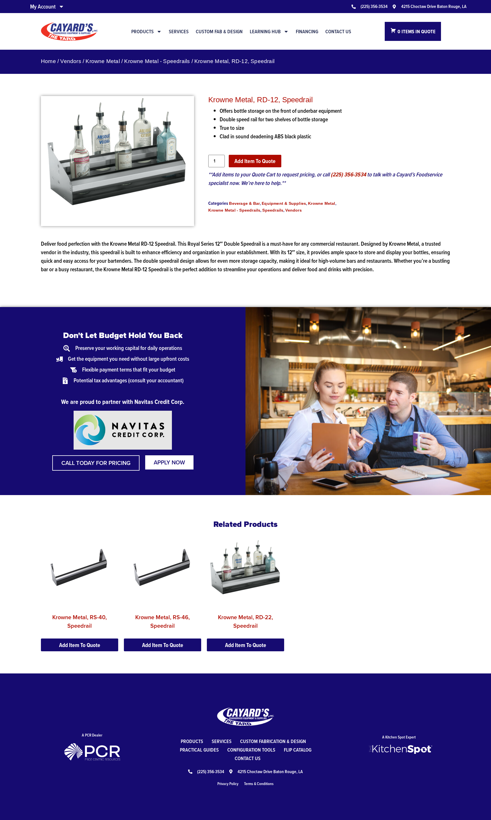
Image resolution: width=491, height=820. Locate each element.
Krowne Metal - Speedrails (157, 61)
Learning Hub (265, 31)
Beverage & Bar (244, 203)
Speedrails (272, 210)
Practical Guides (199, 749)
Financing (307, 31)
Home (48, 61)
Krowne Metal (103, 61)
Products (142, 31)
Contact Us (338, 31)
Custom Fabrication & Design (273, 741)
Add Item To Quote (255, 161)
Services (179, 31)
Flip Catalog (297, 749)
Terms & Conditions (259, 783)
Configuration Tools (251, 749)
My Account (43, 7)
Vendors (70, 61)
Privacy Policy (227, 783)
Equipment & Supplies (284, 203)
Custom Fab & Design (219, 31)
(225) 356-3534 (348, 174)
